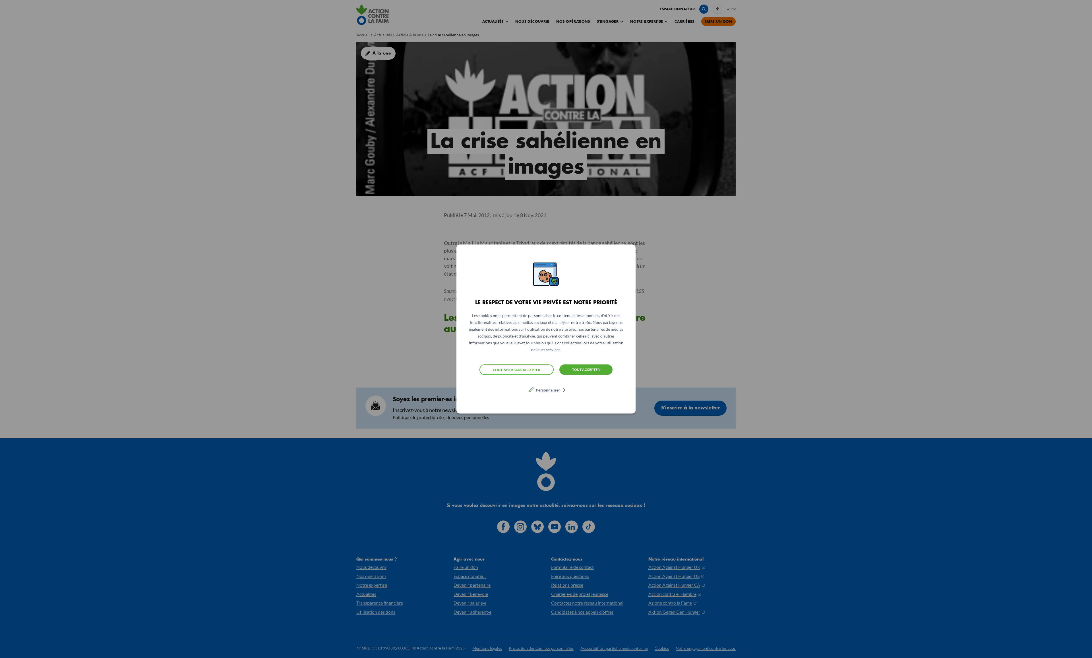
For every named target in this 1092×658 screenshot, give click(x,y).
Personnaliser (548, 390)
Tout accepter (586, 369)
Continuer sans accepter (516, 369)
